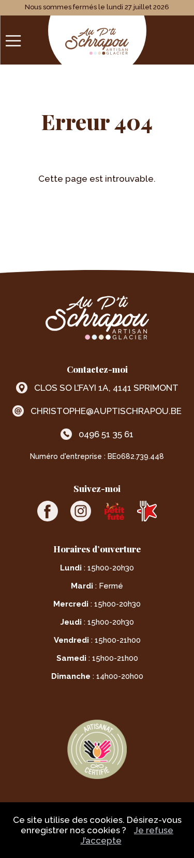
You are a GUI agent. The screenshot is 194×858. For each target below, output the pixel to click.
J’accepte (101, 840)
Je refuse (153, 830)
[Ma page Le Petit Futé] (113, 511)
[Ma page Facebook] (47, 511)
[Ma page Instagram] (80, 511)
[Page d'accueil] (97, 42)
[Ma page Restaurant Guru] (147, 511)
